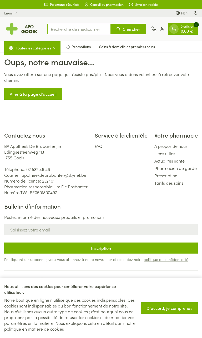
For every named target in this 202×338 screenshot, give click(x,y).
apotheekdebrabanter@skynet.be (54, 175)
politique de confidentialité (166, 259)
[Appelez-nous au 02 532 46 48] (153, 29)
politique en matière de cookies (34, 329)
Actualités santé (169, 161)
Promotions (81, 46)
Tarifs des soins (168, 183)
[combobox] (79, 29)
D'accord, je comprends (169, 308)
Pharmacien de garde (175, 168)
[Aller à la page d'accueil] (23, 29)
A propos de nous (171, 146)
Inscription (101, 248)
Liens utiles (164, 153)
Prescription (165, 175)
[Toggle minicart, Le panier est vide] (174, 29)
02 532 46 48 (38, 169)
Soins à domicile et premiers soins (127, 46)
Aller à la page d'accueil (33, 94)
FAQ (99, 146)
